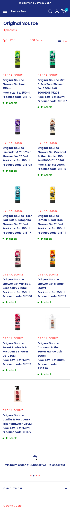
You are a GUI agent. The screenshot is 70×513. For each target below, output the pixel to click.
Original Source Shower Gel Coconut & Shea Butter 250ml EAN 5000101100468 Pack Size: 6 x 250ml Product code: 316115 (52, 158)
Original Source (13, 75)
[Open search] (50, 11)
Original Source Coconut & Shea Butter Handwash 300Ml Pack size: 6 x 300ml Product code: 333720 (51, 355)
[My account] (57, 11)
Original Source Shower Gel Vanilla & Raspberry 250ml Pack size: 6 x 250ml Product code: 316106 (17, 288)
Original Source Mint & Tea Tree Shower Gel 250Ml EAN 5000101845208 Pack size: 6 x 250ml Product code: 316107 (52, 90)
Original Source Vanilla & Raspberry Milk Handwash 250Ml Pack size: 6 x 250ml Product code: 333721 (17, 423)
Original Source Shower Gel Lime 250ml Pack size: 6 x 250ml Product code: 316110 (17, 88)
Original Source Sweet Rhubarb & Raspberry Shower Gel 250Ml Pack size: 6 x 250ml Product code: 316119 (17, 353)
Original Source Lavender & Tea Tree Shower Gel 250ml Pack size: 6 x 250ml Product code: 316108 (17, 156)
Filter (11, 40)
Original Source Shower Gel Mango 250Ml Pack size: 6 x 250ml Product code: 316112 (52, 288)
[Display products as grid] (59, 40)
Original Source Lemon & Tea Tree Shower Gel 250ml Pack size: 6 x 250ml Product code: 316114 (52, 224)
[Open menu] (5, 11)
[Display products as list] (65, 40)
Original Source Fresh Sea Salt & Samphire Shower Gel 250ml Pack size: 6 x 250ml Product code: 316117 (17, 224)
